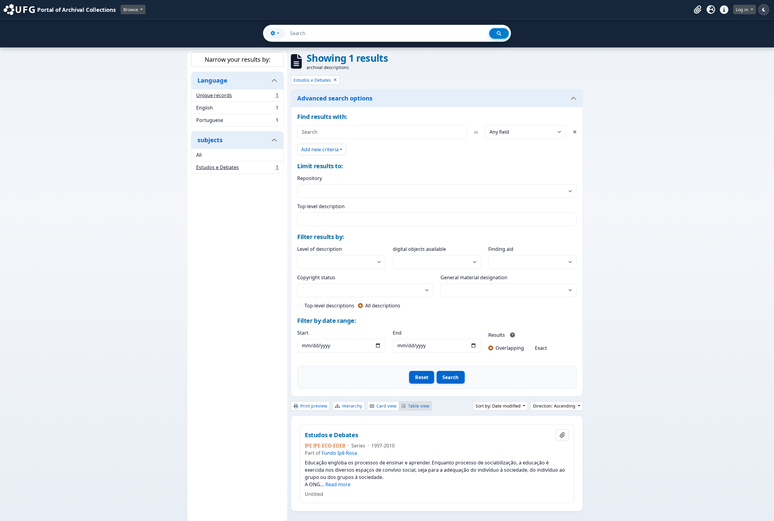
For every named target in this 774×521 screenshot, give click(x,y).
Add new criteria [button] (320, 149)
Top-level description (321, 206)
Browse (131, 9)
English (237, 109)
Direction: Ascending (555, 406)
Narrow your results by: (237, 59)
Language (212, 80)
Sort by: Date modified (499, 406)
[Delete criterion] (575, 132)
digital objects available (419, 249)
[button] (697, 9)
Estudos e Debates (237, 168)
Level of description (319, 249)
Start (302, 332)
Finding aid (500, 249)
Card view (385, 406)
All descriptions (382, 305)
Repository (309, 178)
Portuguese (237, 121)
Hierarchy (351, 406)
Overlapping (510, 348)
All (199, 155)
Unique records (237, 97)
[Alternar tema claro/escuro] (763, 9)
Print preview (313, 406)
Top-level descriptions (329, 305)
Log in (743, 9)
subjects (210, 140)
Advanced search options (334, 98)
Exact (541, 348)
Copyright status (316, 277)
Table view (418, 406)
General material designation (474, 277)
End (397, 332)
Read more (337, 484)
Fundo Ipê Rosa (339, 453)
